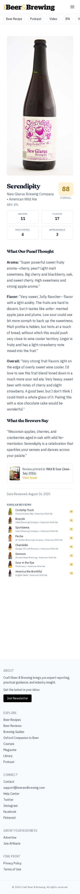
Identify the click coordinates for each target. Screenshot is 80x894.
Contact (8, 782)
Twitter (8, 800)
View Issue (29, 478)
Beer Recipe (14, 19)
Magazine (9, 750)
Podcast (35, 19)
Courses (8, 744)
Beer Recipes (12, 720)
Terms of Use (12, 869)
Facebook (9, 812)
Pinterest (9, 818)
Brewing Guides (13, 732)
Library (8, 756)
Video (53, 19)
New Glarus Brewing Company (30, 194)
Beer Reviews (12, 726)
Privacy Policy (12, 863)
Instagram (10, 806)
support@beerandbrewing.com (24, 788)
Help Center (11, 794)
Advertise (9, 837)
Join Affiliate (11, 843)
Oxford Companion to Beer (21, 738)
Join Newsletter (17, 698)
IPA (67, 19)
